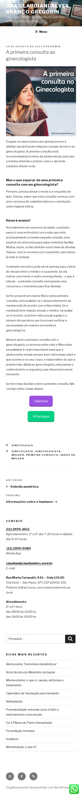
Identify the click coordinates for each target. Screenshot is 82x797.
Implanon (12, 739)
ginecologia (22, 451)
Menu (43, 31)
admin (55, 46)
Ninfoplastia (14, 701)
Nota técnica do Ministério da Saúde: (31, 672)
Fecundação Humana (20, 731)
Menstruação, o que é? (21, 747)
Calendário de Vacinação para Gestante (32, 693)
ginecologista (48, 451)
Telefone (41, 401)
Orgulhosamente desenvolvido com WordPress (37, 787)
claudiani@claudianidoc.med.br (29, 563)
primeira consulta (42, 454)
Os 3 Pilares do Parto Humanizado (29, 723)
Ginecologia (22, 445)
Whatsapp (41, 416)
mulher (18, 454)
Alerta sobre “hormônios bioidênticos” (32, 664)
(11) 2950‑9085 (18, 548)
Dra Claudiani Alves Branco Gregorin (37, 9)
